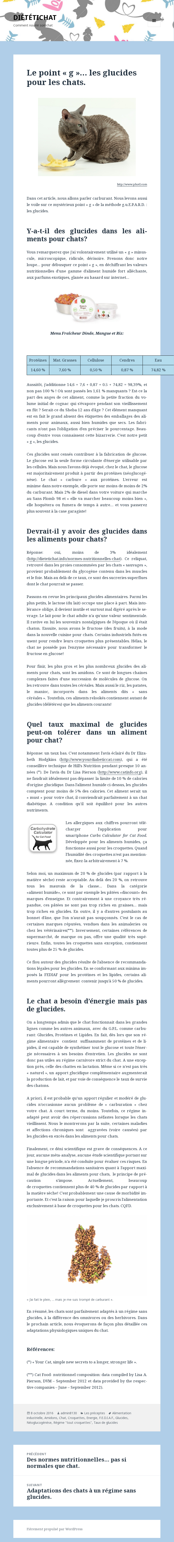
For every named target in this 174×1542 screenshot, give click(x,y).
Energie (91, 1418)
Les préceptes (94, 1413)
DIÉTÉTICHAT (35, 17)
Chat (62, 1418)
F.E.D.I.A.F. (106, 1418)
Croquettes (76, 1418)
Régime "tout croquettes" (72, 1422)
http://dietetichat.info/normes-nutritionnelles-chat (74, 558)
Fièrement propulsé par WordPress (55, 1529)
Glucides (121, 1418)
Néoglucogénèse (39, 1422)
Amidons (50, 1418)
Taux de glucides (106, 1422)
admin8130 (69, 1413)
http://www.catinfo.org (120, 772)
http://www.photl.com (132, 184)
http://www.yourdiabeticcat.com (91, 759)
